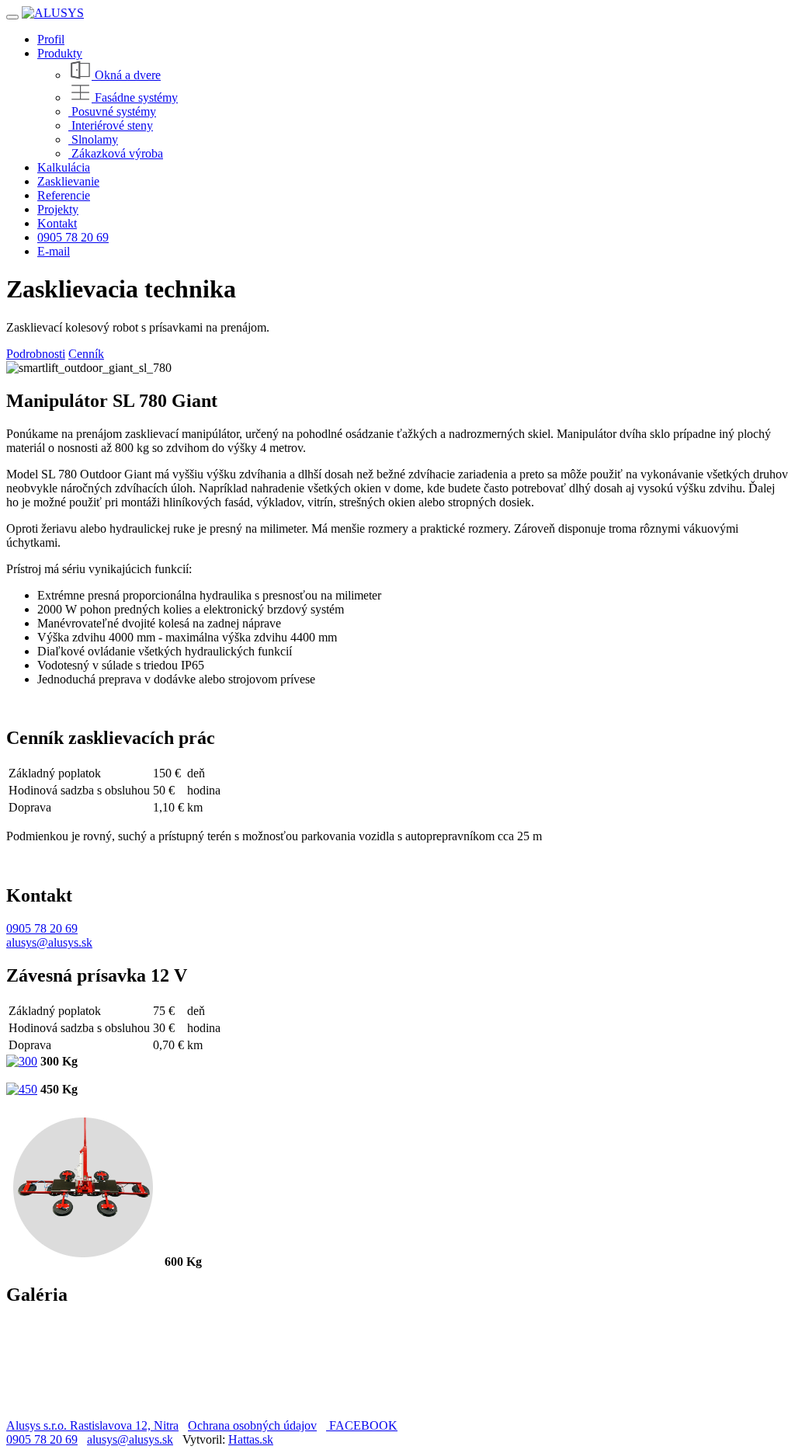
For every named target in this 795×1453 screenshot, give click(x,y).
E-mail (53, 251)
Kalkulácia (63, 167)
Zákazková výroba (115, 153)
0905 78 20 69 (73, 237)
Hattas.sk (250, 1439)
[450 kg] (21, 1089)
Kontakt (57, 223)
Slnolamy (93, 139)
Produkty (59, 53)
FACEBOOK (362, 1425)
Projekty (57, 209)
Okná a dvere (126, 75)
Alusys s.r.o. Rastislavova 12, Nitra (92, 1425)
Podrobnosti (35, 353)
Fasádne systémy (135, 97)
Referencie (63, 195)
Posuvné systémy (112, 111)
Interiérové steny (110, 125)
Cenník (86, 353)
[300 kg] (21, 1061)
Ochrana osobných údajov (252, 1425)
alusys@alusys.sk (49, 942)
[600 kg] (83, 1261)
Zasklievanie (68, 181)
